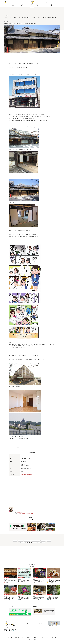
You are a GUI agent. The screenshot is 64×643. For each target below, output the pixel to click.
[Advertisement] (32, 12)
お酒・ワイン (21, 540)
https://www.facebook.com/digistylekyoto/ (27, 513)
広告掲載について (17, 637)
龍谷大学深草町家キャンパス (25, 177)
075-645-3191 (23, 461)
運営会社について (36, 637)
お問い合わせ (29, 637)
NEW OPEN (15, 540)
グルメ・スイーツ (27, 540)
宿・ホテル (49, 540)
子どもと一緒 (43, 540)
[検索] (58, 2)
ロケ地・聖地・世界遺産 (36, 540)
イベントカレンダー (39, 623)
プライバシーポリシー (45, 637)
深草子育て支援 (27, 542)
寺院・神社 (21, 542)
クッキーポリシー (54, 637)
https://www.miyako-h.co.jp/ (26, 474)
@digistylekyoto (19, 512)
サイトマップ (9, 637)
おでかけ (27, 623)
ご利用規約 (23, 637)
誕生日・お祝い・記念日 (41, 542)
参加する (27, 626)
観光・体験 (6, 21)
